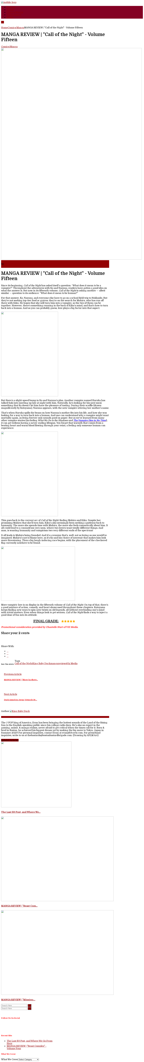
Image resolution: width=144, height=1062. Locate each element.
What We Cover (9, 1059)
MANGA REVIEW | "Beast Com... (19, 906)
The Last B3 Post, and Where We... (20, 812)
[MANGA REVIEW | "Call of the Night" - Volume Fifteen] (20, 711)
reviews (62, 663)
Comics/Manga (16, 27)
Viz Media (72, 663)
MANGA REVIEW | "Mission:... (18, 1000)
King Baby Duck (13, 264)
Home (4, 27)
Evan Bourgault (7, 717)
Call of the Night (24, 663)
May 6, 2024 (7, 261)
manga (54, 663)
